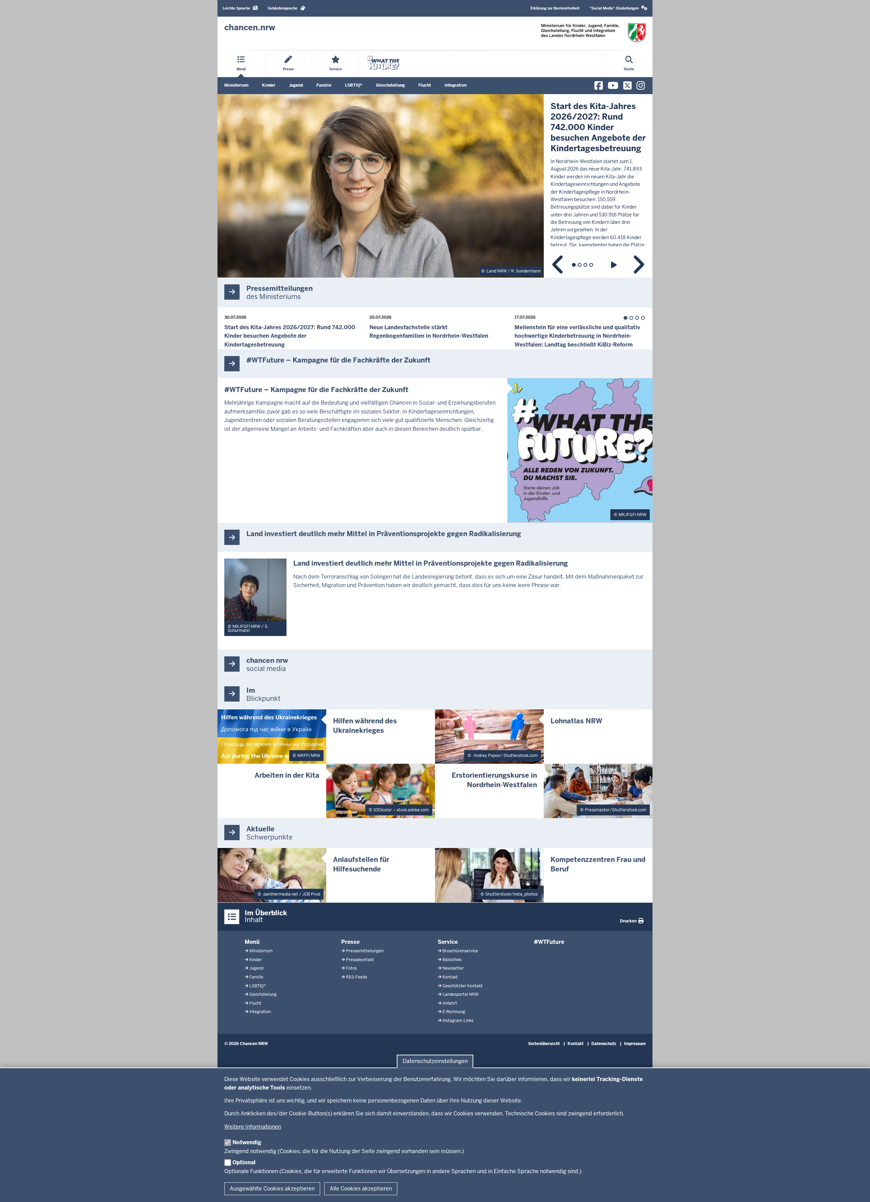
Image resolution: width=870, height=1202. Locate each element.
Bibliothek (452, 959)
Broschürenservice (460, 951)
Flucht (424, 85)
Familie (323, 85)
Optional (244, 1162)
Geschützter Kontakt (462, 986)
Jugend (296, 85)
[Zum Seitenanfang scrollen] (856, 1189)
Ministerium (236, 85)
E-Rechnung (453, 1011)
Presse (350, 941)
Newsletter (453, 968)
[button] (618, 8)
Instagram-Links (457, 1020)
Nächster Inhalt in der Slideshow (638, 265)
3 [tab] (585, 265)
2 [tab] (579, 265)
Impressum (635, 1043)
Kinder (268, 85)
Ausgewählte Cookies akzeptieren (272, 1188)
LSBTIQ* (353, 85)
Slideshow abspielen (615, 265)
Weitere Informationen (252, 1126)
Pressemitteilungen (365, 951)
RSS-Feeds (356, 977)
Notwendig (246, 1142)
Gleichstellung (390, 85)
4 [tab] (591, 265)
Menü (252, 941)
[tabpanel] (435, 186)
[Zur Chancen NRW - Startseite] (593, 32)
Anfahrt (449, 1003)
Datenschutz (603, 1043)
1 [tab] (574, 265)
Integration (456, 85)
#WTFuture (549, 941)
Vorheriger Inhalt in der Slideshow (558, 265)
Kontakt (450, 977)
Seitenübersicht (544, 1043)
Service (448, 941)
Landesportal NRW (460, 994)
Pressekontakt (360, 959)
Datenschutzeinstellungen (435, 1061)
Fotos (351, 968)
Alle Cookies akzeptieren (361, 1188)
